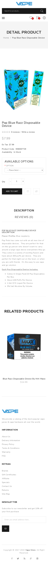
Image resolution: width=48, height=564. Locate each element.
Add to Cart (12, 191)
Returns (5, 490)
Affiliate (5, 478)
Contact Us (7, 486)
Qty (3, 181)
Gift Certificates (9, 474)
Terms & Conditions (11, 448)
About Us (6, 436)
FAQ (4, 456)
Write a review (28, 132)
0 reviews (15, 132)
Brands (5, 471)
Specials (6, 482)
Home (6, 38)
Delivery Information (11, 440)
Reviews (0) (24, 217)
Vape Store (30, 550)
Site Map (6, 494)
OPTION (9, 166)
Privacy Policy (8, 444)
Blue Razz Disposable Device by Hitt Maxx (24, 378)
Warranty (6, 452)
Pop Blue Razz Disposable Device (28, 38)
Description (24, 210)
